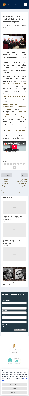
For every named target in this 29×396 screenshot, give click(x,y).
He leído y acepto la (14, 326)
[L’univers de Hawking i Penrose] (14, 274)
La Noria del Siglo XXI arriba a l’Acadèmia (13, 263)
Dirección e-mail (6, 300)
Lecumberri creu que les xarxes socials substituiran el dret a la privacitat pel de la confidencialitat (14, 218)
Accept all (14, 384)
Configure (14, 392)
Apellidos (4, 310)
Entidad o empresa (7, 319)
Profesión (4, 315)
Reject (14, 388)
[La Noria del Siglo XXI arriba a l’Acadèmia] (14, 254)
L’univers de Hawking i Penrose (10, 283)
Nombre (4, 306)
